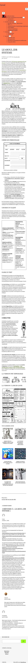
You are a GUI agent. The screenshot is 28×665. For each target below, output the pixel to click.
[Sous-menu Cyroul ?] (10, 36)
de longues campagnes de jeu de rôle (14, 62)
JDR (6, 499)
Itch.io (6, 654)
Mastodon (6, 651)
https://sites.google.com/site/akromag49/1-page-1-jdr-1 (14, 536)
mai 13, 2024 (5, 617)
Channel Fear (6, 83)
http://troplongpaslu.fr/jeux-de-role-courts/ (13, 546)
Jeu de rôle (17, 57)
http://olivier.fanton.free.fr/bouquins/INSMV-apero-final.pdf (13, 558)
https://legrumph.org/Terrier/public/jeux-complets (12, 549)
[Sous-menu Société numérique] (15, 22)
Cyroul (2, 5)
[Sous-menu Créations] (11, 32)
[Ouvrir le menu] (26, 9)
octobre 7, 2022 (5, 520)
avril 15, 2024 (7, 599)
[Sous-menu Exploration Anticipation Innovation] (24, 17)
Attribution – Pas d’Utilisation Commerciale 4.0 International (13, 367)
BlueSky (7, 652)
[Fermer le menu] (3, 13)
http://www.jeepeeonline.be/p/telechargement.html (14, 552)
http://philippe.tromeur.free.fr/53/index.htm (13, 533)
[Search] (23, 641)
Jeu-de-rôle (10, 499)
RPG (15, 499)
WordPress (23, 662)
